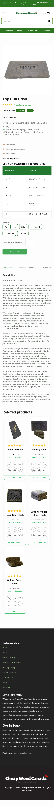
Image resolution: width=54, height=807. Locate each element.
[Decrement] (27, 242)
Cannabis (8, 30)
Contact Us (8, 677)
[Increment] (32, 242)
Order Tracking (9, 672)
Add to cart (14, 251)
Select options (14, 477)
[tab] (8, 267)
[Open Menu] (3, 13)
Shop (5, 652)
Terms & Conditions (12, 662)
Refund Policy (9, 657)
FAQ (5, 682)
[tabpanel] (27, 338)
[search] (49, 21)
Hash (19, 30)
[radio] (6, 226)
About (5, 647)
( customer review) (23, 104)
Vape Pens (33, 30)
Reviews (6, 687)
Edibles (46, 30)
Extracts (20, 110)
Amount (6, 221)
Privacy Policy (9, 667)
